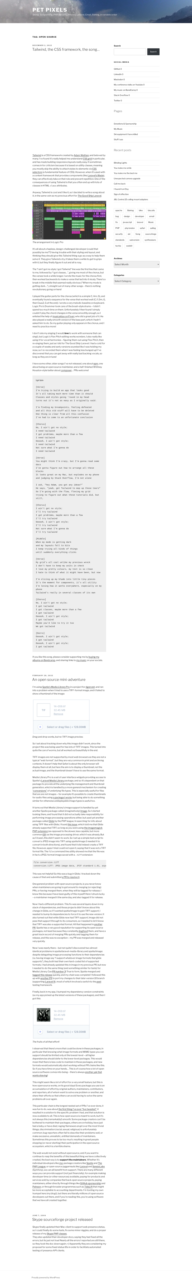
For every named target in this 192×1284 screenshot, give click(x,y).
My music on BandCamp (125, 90)
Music (151, 222)
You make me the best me (125, 173)
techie (118, 246)
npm (95, 363)
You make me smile (122, 168)
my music (81, 660)
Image (83, 811)
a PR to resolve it (70, 877)
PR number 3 (59, 971)
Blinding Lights (120, 163)
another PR (46, 978)
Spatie (89, 1163)
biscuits (151, 210)
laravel (140, 222)
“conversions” (39, 790)
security (119, 234)
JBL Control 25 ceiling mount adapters (131, 199)
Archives (118, 258)
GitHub (117, 69)
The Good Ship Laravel (89, 195)
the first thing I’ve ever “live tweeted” (77, 1109)
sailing (153, 228)
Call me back (120, 183)
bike (141, 210)
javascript (127, 222)
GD (44, 834)
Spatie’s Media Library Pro (56, 687)
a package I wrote (62, 797)
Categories (119, 275)
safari (142, 228)
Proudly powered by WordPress (46, 1277)
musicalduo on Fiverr (63, 316)
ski (129, 234)
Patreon (36, 1186)
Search (117, 46)
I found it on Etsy (121, 189)
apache (118, 210)
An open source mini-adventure (58, 679)
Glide (51, 821)
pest (99, 981)
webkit (129, 246)
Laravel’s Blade (96, 175)
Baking (130, 210)
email (151, 216)
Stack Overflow (121, 95)
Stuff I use (118, 139)
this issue (72, 824)
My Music (118, 129)
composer (66, 370)
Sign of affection (121, 194)
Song (137, 234)
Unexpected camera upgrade (127, 178)
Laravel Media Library (52, 780)
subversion (134, 240)
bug (117, 216)
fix (116, 222)
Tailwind (36, 155)
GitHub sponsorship (90, 1183)
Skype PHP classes (57, 1233)
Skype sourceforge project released (62, 1219)
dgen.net (90, 687)
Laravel (84, 1166)
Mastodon (118, 79)
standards (119, 240)
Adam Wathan (81, 155)
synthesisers (150, 240)
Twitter (117, 100)
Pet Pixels (49, 10)
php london (130, 228)
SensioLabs (98, 1166)
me (61, 1163)
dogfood (83, 931)
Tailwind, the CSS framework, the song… (66, 49)
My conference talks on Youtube (128, 84)
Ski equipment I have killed (126, 134)
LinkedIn (118, 74)
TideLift (88, 1186)
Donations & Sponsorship (125, 123)
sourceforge (150, 234)
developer (139, 216)
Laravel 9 (50, 981)
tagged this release (42, 975)
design (127, 216)
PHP (117, 228)
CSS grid (87, 158)
